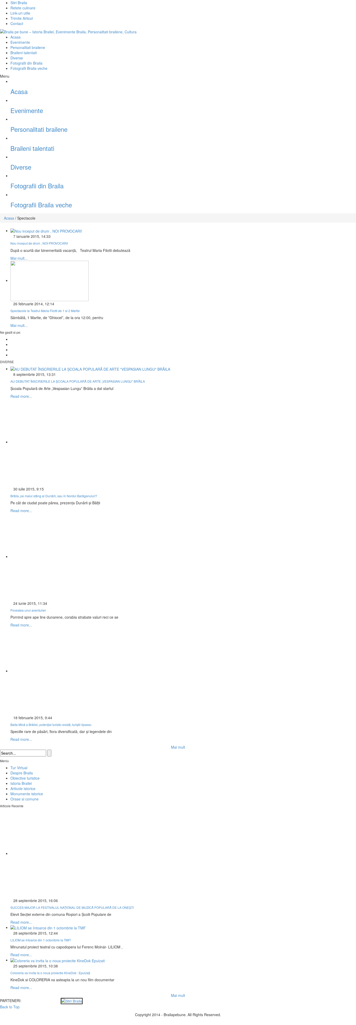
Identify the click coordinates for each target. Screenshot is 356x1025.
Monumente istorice (26, 793)
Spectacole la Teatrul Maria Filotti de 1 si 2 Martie (45, 310)
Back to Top (10, 1006)
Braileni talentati (23, 52)
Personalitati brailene (27, 47)
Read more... (21, 396)
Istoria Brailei (21, 783)
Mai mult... (19, 258)
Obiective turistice (25, 778)
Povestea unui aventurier (28, 610)
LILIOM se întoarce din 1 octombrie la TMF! (40, 940)
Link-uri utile (20, 13)
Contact (16, 23)
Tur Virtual (18, 767)
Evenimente (20, 42)
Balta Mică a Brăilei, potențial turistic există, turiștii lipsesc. (51, 724)
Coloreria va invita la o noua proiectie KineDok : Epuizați (50, 973)
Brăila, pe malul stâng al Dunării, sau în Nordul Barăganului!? (53, 496)
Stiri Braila (18, 2)
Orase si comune (24, 799)
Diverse (16, 57)
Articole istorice (22, 788)
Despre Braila (21, 772)
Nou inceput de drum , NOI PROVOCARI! (39, 243)
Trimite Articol (21, 18)
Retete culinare (22, 7)
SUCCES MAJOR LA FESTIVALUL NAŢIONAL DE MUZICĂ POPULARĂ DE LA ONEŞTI (72, 907)
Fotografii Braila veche (28, 68)
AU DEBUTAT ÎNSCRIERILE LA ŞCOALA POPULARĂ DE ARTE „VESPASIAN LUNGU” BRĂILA (77, 381)
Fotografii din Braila (26, 63)
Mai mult (178, 747)
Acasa (15, 37)
